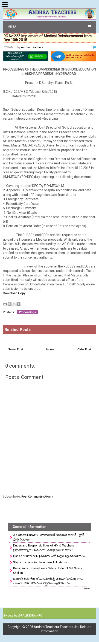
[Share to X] (14, 304)
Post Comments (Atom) (37, 496)
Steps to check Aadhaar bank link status (40, 562)
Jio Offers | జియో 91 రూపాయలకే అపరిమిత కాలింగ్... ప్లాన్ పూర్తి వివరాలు (48, 537)
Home (50, 349)
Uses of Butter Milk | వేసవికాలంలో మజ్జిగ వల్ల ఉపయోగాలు (49, 556)
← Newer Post (13, 349)
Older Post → (86, 349)
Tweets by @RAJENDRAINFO (23, 615)
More (87, 588)
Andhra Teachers (32, 47)
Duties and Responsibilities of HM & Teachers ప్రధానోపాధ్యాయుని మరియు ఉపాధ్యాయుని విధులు (43, 548)
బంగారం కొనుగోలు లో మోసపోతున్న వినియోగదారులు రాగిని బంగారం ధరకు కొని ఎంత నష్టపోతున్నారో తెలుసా (48, 581)
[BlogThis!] (9, 304)
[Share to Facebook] (18, 304)
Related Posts (18, 329)
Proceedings (27, 312)
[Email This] (5, 304)
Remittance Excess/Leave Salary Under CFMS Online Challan (47, 570)
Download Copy (14, 293)
